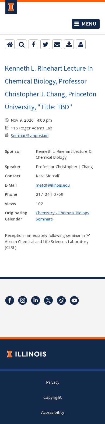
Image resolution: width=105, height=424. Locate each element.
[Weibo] (61, 300)
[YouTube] (74, 300)
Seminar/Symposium (29, 135)
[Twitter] (45, 44)
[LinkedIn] (35, 300)
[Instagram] (23, 300)
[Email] (57, 44)
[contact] (81, 44)
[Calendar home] (10, 44)
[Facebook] (33, 44)
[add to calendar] (69, 44)
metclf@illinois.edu (53, 185)
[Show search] (21, 44)
